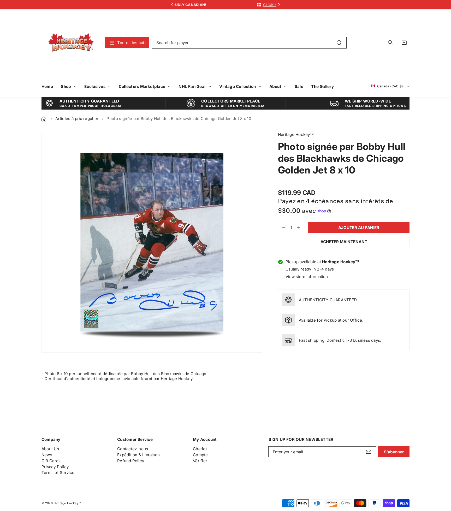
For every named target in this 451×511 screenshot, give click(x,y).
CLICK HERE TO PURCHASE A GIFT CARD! (238, 5)
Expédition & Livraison (138, 454)
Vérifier (200, 460)
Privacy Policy (55, 466)
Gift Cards (51, 460)
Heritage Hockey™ (67, 503)
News (46, 454)
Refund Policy (130, 460)
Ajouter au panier (358, 227)
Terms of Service (58, 472)
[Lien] (70, 42)
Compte (200, 454)
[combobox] (249, 42)
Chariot (200, 448)
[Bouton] (172, 4)
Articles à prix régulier (77, 118)
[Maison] (44, 118)
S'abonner (394, 451)
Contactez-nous (132, 448)
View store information (307, 276)
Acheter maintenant (344, 241)
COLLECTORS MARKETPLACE (230, 101)
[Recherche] (339, 42)
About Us (50, 448)
